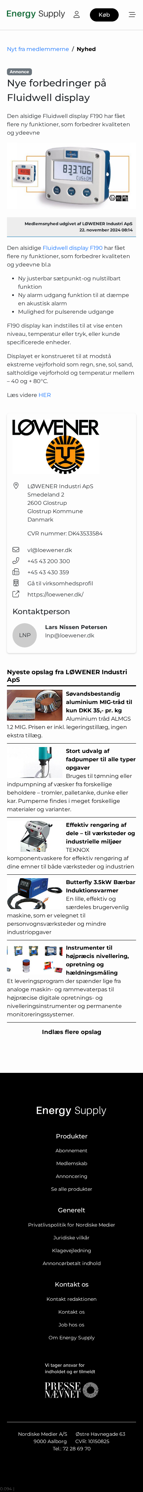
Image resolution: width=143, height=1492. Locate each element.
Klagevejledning (71, 1250)
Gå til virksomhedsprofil (60, 583)
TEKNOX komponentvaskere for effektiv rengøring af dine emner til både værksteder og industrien (71, 846)
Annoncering (71, 1176)
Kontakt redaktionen (71, 1299)
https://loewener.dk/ (55, 594)
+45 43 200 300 (48, 561)
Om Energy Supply (72, 1337)
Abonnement (71, 1150)
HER (45, 395)
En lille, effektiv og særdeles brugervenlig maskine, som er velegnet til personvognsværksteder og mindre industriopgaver (71, 907)
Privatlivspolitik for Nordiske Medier (71, 1225)
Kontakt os (71, 1312)
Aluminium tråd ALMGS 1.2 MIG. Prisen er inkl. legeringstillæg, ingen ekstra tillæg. (69, 714)
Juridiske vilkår (71, 1238)
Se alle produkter (71, 1189)
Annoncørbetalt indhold (72, 1263)
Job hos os (71, 1325)
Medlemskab (71, 1163)
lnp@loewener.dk (69, 635)
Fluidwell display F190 (73, 248)
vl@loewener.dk (49, 550)
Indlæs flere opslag (71, 1031)
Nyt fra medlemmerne (38, 49)
